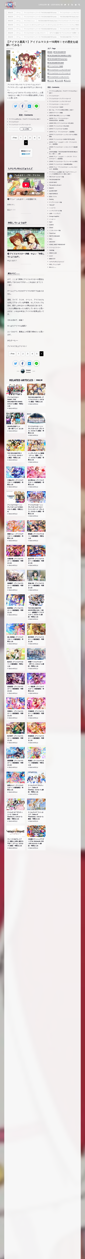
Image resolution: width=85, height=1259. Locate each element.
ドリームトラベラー (54, 247)
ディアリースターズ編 (55, 202)
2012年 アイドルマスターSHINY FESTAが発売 (62, 139)
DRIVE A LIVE (53, 253)
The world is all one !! (55, 185)
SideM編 (51, 250)
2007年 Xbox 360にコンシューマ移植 (59, 115)
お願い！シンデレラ (54, 213)
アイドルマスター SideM (56, 66)
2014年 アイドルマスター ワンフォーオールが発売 (63, 161)
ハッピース (52, 208)
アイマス (51, 80)
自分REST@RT (53, 191)
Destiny (51, 199)
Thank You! (52, 233)
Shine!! (51, 227)
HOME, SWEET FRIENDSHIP (57, 244)
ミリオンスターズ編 (54, 230)
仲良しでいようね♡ (54, 264)
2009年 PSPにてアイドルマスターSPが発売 (61, 123)
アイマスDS (59, 80)
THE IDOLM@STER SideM (56, 63)
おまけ (51, 256)
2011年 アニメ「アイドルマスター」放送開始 (61, 132)
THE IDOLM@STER (60, 52)
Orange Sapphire (54, 216)
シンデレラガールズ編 (55, 211)
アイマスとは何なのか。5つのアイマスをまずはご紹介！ (25, 119)
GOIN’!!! (51, 225)
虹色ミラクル (53, 196)
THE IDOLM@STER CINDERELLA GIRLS (60, 55)
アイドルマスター (14, 122)
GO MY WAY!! (53, 182)
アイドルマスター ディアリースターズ (19, 125)
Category (43, 5)
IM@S (50, 52)
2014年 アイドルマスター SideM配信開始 (60, 164)
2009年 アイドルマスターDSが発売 (59, 126)
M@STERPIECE (53, 194)
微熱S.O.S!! (52, 259)
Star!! (50, 222)
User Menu (55, 5)
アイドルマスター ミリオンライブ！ (19, 130)
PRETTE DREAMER (54, 236)
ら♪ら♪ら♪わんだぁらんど (56, 261)
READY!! (51, 188)
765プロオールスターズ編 (56, 177)
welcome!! (52, 242)
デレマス (68, 80)
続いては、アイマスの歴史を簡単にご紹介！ (61, 110)
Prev (15, 138)
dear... (51, 239)
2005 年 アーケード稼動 (56, 113)
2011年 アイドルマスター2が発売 (58, 129)
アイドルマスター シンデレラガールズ (19, 127)
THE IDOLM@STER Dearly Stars (58, 59)
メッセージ (52, 219)
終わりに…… (52, 267)
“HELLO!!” (52, 205)
